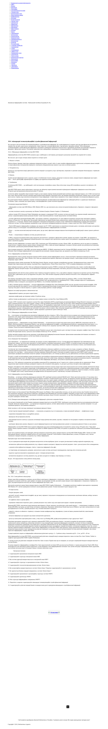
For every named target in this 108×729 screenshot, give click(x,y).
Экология (14, 65)
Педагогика (14, 35)
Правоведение (15, 38)
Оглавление (54, 612)
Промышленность (16, 39)
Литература (14, 22)
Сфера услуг (14, 51)
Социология (14, 47)
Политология (15, 36)
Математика (14, 25)
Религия (13, 42)
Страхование (15, 50)
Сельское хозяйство (16, 45)
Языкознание (15, 68)
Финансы (14, 62)
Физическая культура (17, 57)
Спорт (13, 48)
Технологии (14, 54)
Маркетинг (14, 24)
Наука (13, 31)
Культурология (15, 19)
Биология (14, 7)
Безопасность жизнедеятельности (20, 3)
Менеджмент (15, 28)
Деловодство (15, 12)
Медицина (14, 27)
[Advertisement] (54, 86)
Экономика (14, 66)
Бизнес (13, 6)
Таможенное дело (16, 53)
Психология (14, 41)
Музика (13, 30)
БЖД (12, 4)
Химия (13, 63)
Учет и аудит (15, 56)
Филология (14, 59)
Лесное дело (14, 21)
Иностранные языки (17, 15)
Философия (14, 60)
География (14, 9)
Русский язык (15, 44)
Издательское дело (16, 13)
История (13, 18)
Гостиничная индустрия (18, 10)
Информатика (15, 16)
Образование (15, 33)
